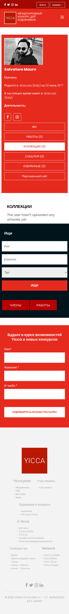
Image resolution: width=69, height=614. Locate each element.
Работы (43, 305)
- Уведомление (22, 487)
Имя (8, 349)
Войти (43, 4)
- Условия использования (30, 538)
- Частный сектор (28, 514)
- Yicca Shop (49, 561)
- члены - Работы (18, 565)
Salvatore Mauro (20, 69)
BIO (34, 127)
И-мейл (10, 386)
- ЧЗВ (17, 490)
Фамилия (11, 368)
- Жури (17, 497)
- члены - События (19, 568)
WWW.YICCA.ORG (26, 597)
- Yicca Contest (51, 555)
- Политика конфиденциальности (34, 541)
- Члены (13, 561)
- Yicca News (49, 558)
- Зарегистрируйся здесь (22, 558)
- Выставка (19, 494)
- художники (25, 511)
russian (56, 4)
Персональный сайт (34, 176)
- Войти (13, 555)
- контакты (22, 528)
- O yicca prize (25, 531)
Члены (15, 305)
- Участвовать (44, 487)
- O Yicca (22, 534)
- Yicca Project (50, 565)
